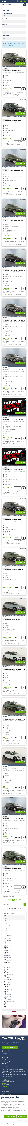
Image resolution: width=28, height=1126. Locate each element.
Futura (9, 957)
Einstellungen (21, 1120)
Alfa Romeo (10, 913)
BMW (9, 940)
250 (20, 899)
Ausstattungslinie (6, 35)
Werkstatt (5, 1058)
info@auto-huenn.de (6, 1094)
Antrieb (4, 30)
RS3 (6, 933)
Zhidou (9, 1006)
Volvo (9, 1004)
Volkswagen (11, 1001)
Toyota (9, 999)
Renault (9, 989)
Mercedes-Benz (12, 970)
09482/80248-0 (5, 1084)
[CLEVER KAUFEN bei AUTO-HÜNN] (7, 5)
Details (17, 89)
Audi (8, 916)
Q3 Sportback (8, 925)
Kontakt (4, 1060)
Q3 (6, 923)
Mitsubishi (10, 974)
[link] (24, 89)
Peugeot (10, 984)
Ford (8, 955)
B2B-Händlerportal (7, 1064)
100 (16, 899)
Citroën (9, 943)
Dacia (9, 948)
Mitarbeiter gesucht (10, 1047)
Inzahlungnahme (7, 1062)
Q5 (6, 928)
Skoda (9, 994)
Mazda (9, 967)
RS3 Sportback (9, 935)
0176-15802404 (5, 1088)
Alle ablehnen (22, 1116)
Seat (8, 992)
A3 (5, 918)
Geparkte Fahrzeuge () (15, 908)
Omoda (9, 979)
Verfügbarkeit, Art (7, 13)
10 (8, 899)
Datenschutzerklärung (7, 1124)
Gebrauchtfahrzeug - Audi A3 (14, 73)
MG (8, 972)
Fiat (8, 952)
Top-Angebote (6, 1056)
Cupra (9, 945)
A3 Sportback (8, 920)
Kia (8, 965)
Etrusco (9, 950)
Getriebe (4, 24)
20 (10, 899)
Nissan (9, 977)
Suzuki (9, 996)
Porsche (9, 987)
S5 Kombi (7, 938)
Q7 (6, 930)
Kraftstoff (4, 19)
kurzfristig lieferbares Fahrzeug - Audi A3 (14, 172)
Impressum (18, 1124)
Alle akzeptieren (10, 1116)
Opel (8, 982)
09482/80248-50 (5, 1091)
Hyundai (9, 960)
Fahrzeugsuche (6, 1053)
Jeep (8, 962)
